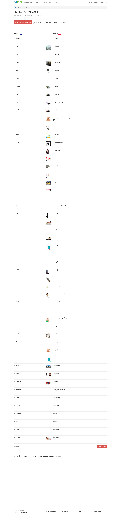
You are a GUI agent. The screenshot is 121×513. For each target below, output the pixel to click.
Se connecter (104, 2)
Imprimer (49, 22)
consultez (63, 22)
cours (36, 2)
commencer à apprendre (24, 22)
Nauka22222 (38, 15)
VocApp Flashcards (19, 510)
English (16, 446)
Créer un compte (93, 2)
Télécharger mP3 (39, 22)
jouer (56, 22)
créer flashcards (28, 2)
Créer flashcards (102, 446)
